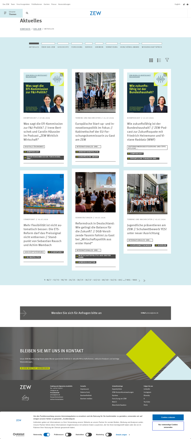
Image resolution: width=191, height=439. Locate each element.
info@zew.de (54, 390)
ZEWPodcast (33, 152)
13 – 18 (60, 280)
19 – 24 (68, 280)
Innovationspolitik (88, 152)
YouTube (147, 402)
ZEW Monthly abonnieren (36, 368)
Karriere (47, 4)
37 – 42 (92, 280)
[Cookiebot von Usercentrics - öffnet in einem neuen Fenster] (18, 434)
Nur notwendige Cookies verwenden (168, 426)
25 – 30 (76, 280)
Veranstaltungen (64, 4)
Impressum (84, 389)
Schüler (162, 245)
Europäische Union (88, 157)
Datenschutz (85, 392)
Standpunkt (57, 252)
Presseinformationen (56, 397)
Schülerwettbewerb (140, 245)
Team (13, 4)
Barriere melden (86, 399)
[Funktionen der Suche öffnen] (27, 13)
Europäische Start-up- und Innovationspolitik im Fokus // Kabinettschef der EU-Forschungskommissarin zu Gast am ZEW (95, 131)
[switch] (68, 434)
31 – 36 (84, 280)
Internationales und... (88, 147)
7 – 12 (52, 280)
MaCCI (114, 402)
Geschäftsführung (34, 252)
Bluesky (147, 395)
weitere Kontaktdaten (56, 399)
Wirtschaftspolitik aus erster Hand (94, 256)
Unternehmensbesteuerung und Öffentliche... (147, 147)
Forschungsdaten (23, 4)
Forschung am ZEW (119, 399)
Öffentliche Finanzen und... (144, 159)
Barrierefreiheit (86, 395)
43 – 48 (100, 280)
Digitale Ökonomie (34, 147)
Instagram (147, 392)
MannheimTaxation (119, 405)
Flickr (146, 405)
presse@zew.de (149, 313)
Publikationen (37, 4)
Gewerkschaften (86, 262)
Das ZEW (6, 4)
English (177, 4)
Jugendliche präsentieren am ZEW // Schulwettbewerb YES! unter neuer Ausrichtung (147, 229)
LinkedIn (147, 389)
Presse (53, 4)
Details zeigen (121, 435)
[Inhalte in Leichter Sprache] (187, 4)
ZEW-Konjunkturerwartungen (123, 392)
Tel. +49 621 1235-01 (56, 388)
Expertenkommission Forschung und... (43, 158)
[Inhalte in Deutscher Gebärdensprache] (184, 4)
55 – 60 (117, 280)
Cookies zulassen (168, 417)
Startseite (25, 29)
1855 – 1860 (131, 280)
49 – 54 (109, 280)
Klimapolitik (33, 257)
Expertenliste (117, 389)
